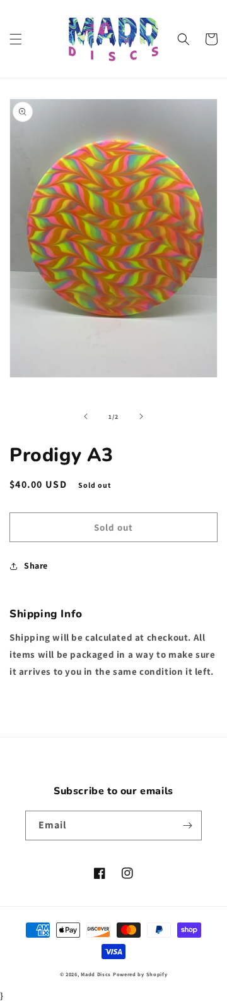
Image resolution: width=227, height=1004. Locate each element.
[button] (16, 39)
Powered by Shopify (140, 974)
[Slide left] (86, 416)
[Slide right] (141, 416)
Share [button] (36, 565)
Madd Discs (96, 974)
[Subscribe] (187, 825)
